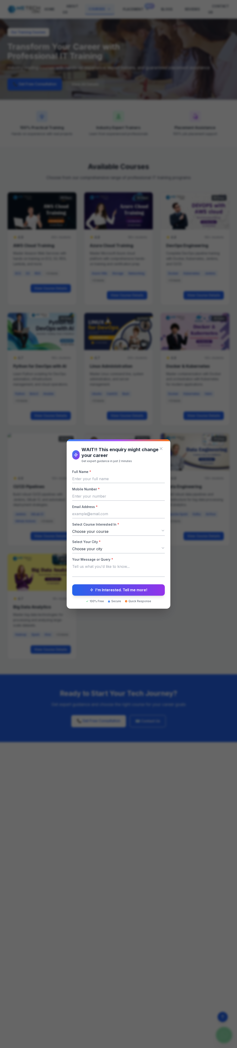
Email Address (85, 507)
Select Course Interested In (95, 524)
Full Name (81, 472)
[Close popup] (161, 448)
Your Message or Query (92, 559)
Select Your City (86, 542)
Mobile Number (86, 489)
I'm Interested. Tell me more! (121, 590)
